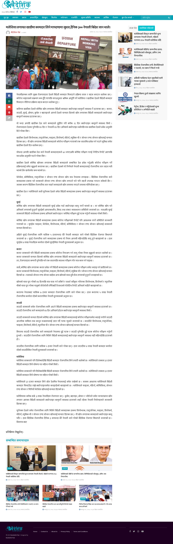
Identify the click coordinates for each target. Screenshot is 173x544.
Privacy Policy (65, 531)
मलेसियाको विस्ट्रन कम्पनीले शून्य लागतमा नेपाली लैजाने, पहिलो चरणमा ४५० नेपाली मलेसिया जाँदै (31, 475)
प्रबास (24, 17)
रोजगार (115, 17)
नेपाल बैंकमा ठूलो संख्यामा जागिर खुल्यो (147, 95)
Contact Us (44, 531)
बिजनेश (54, 17)
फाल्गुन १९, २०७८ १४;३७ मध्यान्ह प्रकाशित (55, 509)
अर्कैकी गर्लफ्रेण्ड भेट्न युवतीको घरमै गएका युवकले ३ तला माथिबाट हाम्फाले (148, 81)
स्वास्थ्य (97, 17)
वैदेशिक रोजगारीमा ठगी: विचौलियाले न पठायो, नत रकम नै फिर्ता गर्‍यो (22, 505)
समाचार (15, 17)
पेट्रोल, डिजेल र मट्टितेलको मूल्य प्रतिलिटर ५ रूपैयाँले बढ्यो (146, 108)
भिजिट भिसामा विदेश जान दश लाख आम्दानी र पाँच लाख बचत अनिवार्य (95, 505)
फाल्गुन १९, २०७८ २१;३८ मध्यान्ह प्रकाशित (146, 113)
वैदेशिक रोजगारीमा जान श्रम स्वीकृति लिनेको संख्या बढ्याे (57, 505)
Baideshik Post (15, 535)
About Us (54, 531)
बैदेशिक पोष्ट (15, 32)
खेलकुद (45, 17)
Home (35, 531)
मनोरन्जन (64, 17)
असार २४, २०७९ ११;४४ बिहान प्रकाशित (73, 480)
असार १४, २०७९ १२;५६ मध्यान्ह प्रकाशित (18, 509)
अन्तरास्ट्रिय (34, 17)
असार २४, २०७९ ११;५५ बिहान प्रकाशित (18, 480)
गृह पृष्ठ (6, 17)
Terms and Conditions (80, 531)
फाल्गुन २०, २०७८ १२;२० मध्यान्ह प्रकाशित (146, 100)
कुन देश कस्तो (127, 17)
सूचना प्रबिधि (86, 17)
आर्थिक (106, 17)
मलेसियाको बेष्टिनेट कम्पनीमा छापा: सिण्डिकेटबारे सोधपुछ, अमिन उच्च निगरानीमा (83, 475)
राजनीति (74, 17)
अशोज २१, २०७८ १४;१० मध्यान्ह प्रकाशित (101, 32)
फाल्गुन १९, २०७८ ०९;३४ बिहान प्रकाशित (91, 509)
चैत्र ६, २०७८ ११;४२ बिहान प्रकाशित (145, 88)
